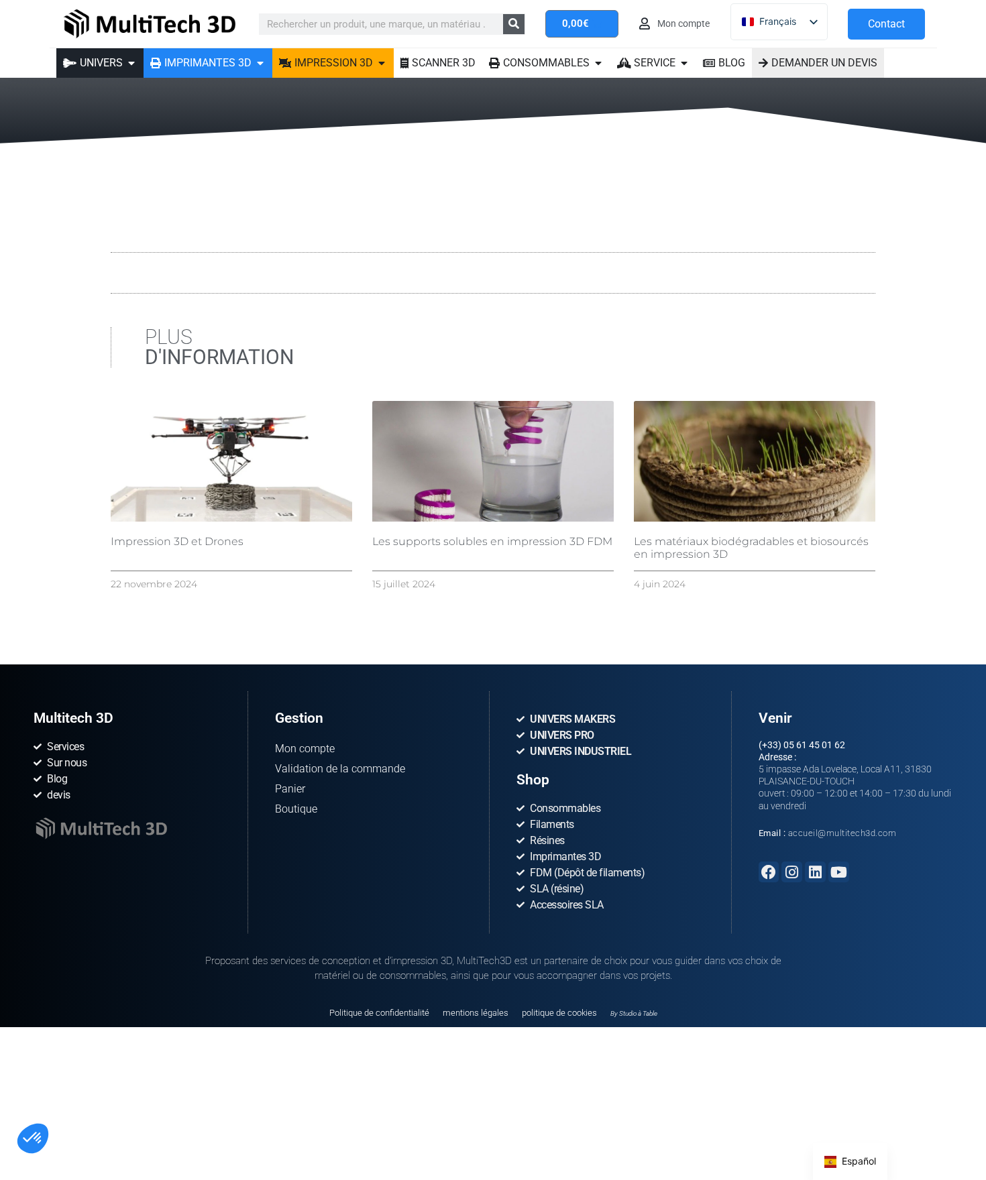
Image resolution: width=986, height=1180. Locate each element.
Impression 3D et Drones (177, 541)
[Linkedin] (815, 872)
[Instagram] (791, 872)
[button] (33, 1138)
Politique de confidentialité (379, 1013)
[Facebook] (769, 872)
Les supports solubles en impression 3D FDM (492, 541)
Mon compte (305, 748)
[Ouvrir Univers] (131, 63)
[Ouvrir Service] (684, 63)
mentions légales (475, 1013)
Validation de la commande (340, 768)
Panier (290, 788)
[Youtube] (838, 872)
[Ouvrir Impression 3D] (381, 63)
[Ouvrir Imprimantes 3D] (260, 63)
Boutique (296, 809)
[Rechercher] (514, 24)
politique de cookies (559, 1013)
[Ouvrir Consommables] (598, 63)
